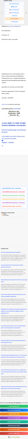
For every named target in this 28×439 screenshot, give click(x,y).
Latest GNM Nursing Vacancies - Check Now (13, 191)
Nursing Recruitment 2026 (14, 421)
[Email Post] (2, 141)
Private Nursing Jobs (14, 414)
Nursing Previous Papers (14, 429)
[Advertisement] (14, 57)
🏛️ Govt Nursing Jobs (14, 3)
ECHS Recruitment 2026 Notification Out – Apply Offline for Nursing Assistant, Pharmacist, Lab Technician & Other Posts (14, 371)
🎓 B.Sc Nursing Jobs (14, 9)
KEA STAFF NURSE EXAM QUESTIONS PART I (11, 252)
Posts (4, 214)
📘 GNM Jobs (14, 6)
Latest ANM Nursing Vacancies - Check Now (13, 202)
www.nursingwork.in (15, 26)
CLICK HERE (17, 108)
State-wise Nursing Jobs (14, 417)
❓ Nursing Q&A (14, 21)
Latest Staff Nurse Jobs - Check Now (11, 188)
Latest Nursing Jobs (14, 406)
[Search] (26, 12)
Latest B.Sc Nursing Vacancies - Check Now (13, 195)
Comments (6, 215)
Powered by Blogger (15, 437)
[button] (2, 146)
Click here (4, 104)
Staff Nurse (11, 142)
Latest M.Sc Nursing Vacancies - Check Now (13, 199)
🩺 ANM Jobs (14, 15)
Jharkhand (4, 142)
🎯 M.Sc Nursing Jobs (14, 12)
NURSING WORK (8, 0)
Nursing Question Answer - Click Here (11, 206)
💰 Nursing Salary (14, 18)
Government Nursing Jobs (14, 410)
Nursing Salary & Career (14, 425)
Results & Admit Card (14, 433)
